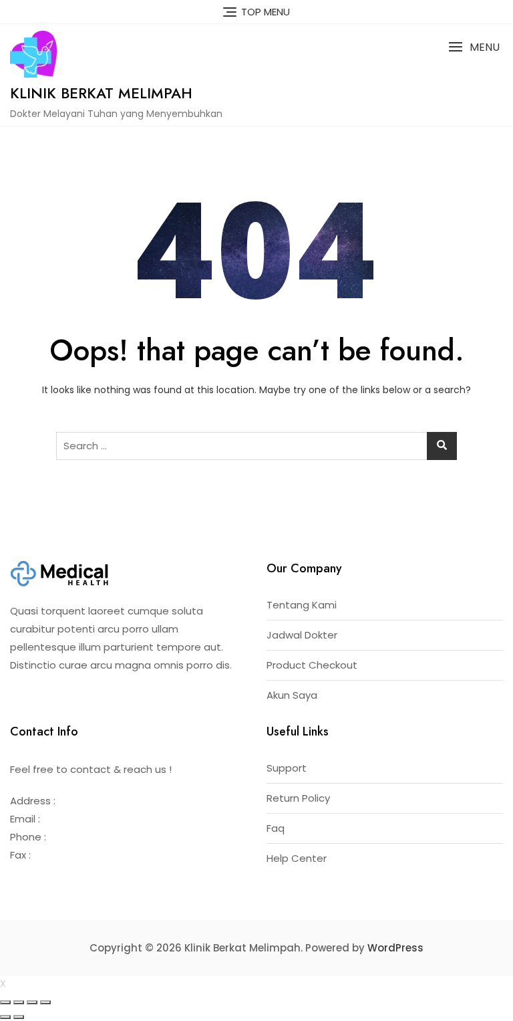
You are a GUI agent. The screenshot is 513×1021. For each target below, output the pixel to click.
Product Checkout (312, 665)
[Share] (18, 1002)
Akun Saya (292, 695)
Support (287, 768)
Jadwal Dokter (302, 635)
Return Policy (298, 798)
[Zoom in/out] (45, 1002)
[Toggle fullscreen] (32, 1002)
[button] (474, 47)
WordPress (395, 948)
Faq (276, 828)
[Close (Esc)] (5, 1002)
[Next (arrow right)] (18, 1017)
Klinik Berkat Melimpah (101, 93)
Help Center (297, 858)
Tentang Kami (302, 605)
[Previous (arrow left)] (5, 1017)
